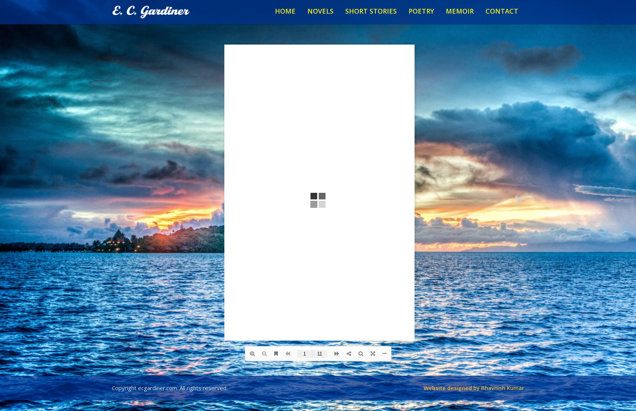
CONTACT (501, 11)
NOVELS (320, 11)
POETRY (421, 11)
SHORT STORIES (371, 11)
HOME (285, 11)
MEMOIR (460, 11)
